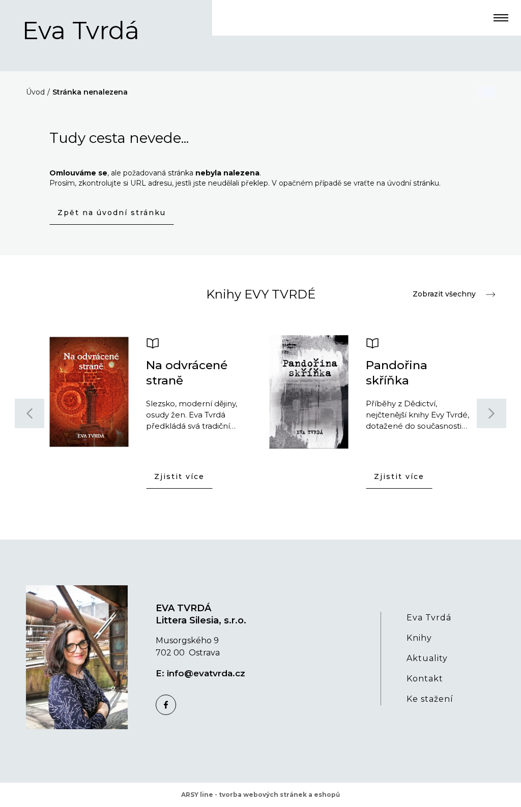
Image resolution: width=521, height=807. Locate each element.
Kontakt (425, 678)
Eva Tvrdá (80, 30)
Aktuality (427, 658)
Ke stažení (430, 699)
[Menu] (501, 17)
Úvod (35, 92)
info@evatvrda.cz (206, 673)
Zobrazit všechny (444, 293)
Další (491, 413)
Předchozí (29, 413)
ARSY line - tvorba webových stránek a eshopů (260, 794)
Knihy (419, 638)
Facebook (166, 705)
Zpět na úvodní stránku (111, 212)
